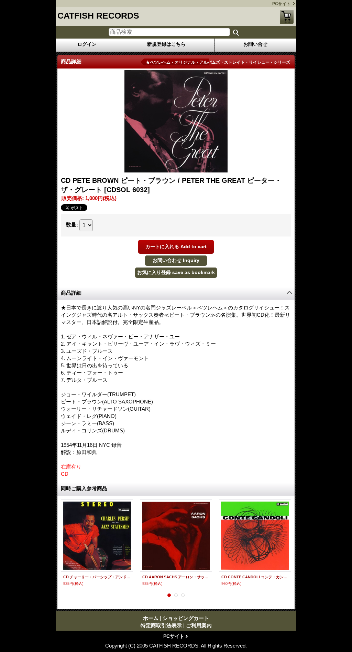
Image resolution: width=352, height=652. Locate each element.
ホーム (150, 618)
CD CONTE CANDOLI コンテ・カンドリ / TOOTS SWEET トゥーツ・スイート (255, 577)
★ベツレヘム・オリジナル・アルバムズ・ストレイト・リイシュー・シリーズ (218, 62)
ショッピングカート (287, 17)
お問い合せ (255, 44)
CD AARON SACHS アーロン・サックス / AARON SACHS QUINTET (176, 577)
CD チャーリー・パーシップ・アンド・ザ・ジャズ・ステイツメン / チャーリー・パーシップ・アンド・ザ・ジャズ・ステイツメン (97, 577)
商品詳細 (71, 293)
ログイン (87, 44)
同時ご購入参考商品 (84, 488)
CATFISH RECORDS (98, 15)
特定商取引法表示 (161, 625)
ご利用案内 (199, 625)
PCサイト (281, 3)
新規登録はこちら (166, 44)
